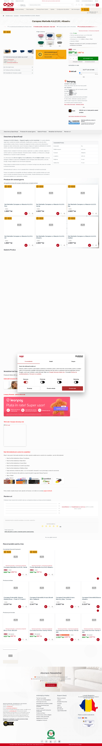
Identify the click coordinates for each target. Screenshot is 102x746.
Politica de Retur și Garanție (12, 70)
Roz (41, 38)
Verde (41, 46)
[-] (70, 58)
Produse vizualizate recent (10, 648)
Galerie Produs (42, 131)
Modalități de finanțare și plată (13, 73)
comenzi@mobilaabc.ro (12, 62)
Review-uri (67, 131)
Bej (50, 46)
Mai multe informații (69, 104)
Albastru (49, 38)
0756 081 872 (11, 59)
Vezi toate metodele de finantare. (77, 116)
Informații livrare (9, 67)
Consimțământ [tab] (28, 361)
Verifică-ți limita (80, 104)
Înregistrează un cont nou (78, 506)
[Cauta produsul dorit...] (72, 5)
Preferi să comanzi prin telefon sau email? (16, 57)
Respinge (29, 388)
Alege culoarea (40, 31)
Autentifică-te (65, 506)
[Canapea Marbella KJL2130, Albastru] (27, 267)
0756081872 (10, 706)
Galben (59, 38)
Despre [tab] (73, 361)
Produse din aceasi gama (27, 131)
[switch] (42, 382)
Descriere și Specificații (11, 131)
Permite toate (72, 388)
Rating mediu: (51, 524)
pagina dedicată (48, 490)
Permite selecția (51, 388)
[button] (33, 51)
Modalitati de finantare (55, 131)
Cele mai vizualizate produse (26, 648)
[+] (76, 58)
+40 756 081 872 (13, 711)
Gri (59, 46)
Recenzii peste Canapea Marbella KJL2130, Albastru (20, 520)
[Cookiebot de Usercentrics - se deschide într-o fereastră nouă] (76, 356)
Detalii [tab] (51, 361)
